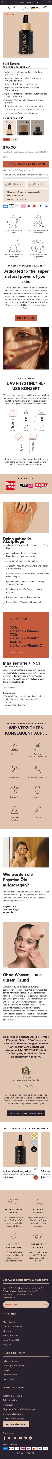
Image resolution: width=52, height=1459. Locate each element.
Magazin (7, 1344)
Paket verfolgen (10, 1361)
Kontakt (6, 1370)
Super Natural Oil (11, 1340)
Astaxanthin (11, 566)
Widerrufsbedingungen (13, 1418)
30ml (6, 139)
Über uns (7, 1331)
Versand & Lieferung (12, 1395)
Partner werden (10, 1374)
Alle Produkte (9, 1321)
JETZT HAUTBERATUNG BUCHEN (26, 1113)
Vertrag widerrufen (16, 1424)
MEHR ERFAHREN (26, 318)
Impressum (8, 1404)
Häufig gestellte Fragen (14, 1365)
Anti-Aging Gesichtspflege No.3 (17, 1171)
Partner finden (9, 1379)
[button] (36, 8)
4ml (14, 139)
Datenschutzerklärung (13, 1413)
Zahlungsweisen (10, 1400)
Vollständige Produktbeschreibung (21, 113)
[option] (26, 2)
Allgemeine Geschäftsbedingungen (19, 1409)
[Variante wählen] (22, 118)
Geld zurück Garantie (13, 1326)
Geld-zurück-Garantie (16, 199)
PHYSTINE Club (10, 1335)
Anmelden (18, 195)
